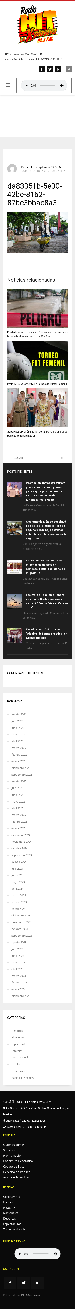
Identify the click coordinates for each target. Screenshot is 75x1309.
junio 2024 (17, 875)
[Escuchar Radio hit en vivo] (37, 1253)
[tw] (50, 69)
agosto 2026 (18, 714)
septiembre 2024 (21, 855)
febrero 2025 (19, 821)
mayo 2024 (18, 882)
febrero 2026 (19, 754)
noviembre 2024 (21, 841)
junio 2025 (17, 795)
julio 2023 (17, 949)
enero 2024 (18, 909)
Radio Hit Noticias (22, 1078)
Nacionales (18, 1071)
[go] (62, 458)
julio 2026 (17, 721)
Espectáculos (19, 1044)
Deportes (17, 1031)
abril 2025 (17, 808)
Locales (16, 1064)
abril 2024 (17, 888)
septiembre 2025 (21, 774)
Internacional (19, 1057)
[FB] (42, 69)
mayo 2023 (18, 962)
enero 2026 (18, 761)
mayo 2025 (18, 801)
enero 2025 (18, 828)
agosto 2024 (18, 862)
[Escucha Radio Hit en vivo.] (44, 85)
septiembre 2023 (21, 936)
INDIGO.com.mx (30, 1295)
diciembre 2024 (20, 835)
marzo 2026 (18, 748)
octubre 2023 (19, 929)
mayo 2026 (18, 734)
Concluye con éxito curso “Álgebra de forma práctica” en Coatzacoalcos (46, 633)
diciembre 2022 (20, 996)
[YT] (58, 69)
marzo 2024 (18, 895)
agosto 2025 (18, 781)
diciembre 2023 (20, 915)
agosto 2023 (18, 942)
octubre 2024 (19, 848)
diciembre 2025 (20, 768)
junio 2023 (17, 956)
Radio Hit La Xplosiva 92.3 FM (41, 167)
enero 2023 (18, 989)
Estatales (16, 1051)
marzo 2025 (18, 815)
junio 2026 (17, 728)
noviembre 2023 (21, 922)
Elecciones (17, 1037)
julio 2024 (17, 868)
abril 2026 (17, 741)
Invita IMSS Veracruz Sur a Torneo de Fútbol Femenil (37, 384)
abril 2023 (17, 969)
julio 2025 (17, 788)
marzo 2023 (18, 976)
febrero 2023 (19, 982)
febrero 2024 (19, 902)
